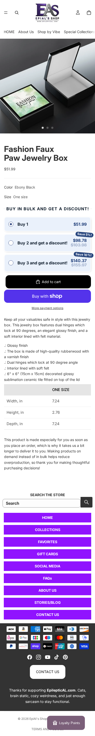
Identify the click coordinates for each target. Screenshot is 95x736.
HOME (9, 32)
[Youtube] (48, 657)
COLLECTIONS (47, 529)
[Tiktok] (56, 657)
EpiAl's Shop (38, 719)
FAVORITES (47, 542)
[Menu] (6, 12)
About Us (26, 32)
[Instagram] (38, 657)
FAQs (47, 578)
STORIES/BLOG (47, 602)
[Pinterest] (65, 657)
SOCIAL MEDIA (47, 566)
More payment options (47, 308)
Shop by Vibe (48, 32)
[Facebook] (30, 657)
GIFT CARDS (47, 554)
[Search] (16, 12)
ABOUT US (47, 590)
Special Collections (79, 32)
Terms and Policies (47, 729)
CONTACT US (47, 614)
